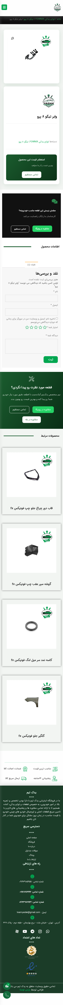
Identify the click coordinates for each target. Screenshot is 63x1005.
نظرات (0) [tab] (31, 264)
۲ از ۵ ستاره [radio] (40, 327)
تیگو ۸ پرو (28, 19)
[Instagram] (40, 931)
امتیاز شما (52, 327)
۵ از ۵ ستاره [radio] (27, 327)
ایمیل (54, 305)
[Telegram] (32, 931)
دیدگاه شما (52, 335)
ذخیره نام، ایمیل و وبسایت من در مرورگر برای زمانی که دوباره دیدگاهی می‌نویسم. (32, 320)
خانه (59, 19)
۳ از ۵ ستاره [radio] (36, 327)
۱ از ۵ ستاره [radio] (45, 327)
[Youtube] (25, 931)
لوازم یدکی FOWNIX (45, 19)
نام (55, 291)
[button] (12, 38)
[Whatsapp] (48, 931)
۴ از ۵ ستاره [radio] (31, 327)
